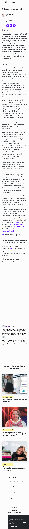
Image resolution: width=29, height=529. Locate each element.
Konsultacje (14, 499)
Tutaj (3, 235)
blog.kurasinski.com (19, 227)
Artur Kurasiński (10, 14)
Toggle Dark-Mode (6, 2)
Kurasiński (13, 2)
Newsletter (14, 496)
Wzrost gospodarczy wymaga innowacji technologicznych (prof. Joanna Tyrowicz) (14, 434)
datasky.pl (16, 222)
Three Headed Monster (14, 512)
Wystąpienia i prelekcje (14, 502)
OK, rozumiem (14, 526)
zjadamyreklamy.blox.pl (17, 224)
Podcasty (14, 508)
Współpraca (14, 493)
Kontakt (14, 511)
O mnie (14, 490)
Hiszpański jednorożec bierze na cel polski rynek (15, 400)
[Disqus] (14, 342)
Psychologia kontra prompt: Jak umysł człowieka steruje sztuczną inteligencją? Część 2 (14, 468)
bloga (12, 249)
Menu (2, 2)
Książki (14, 505)
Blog (14, 487)
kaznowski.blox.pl (8, 231)
